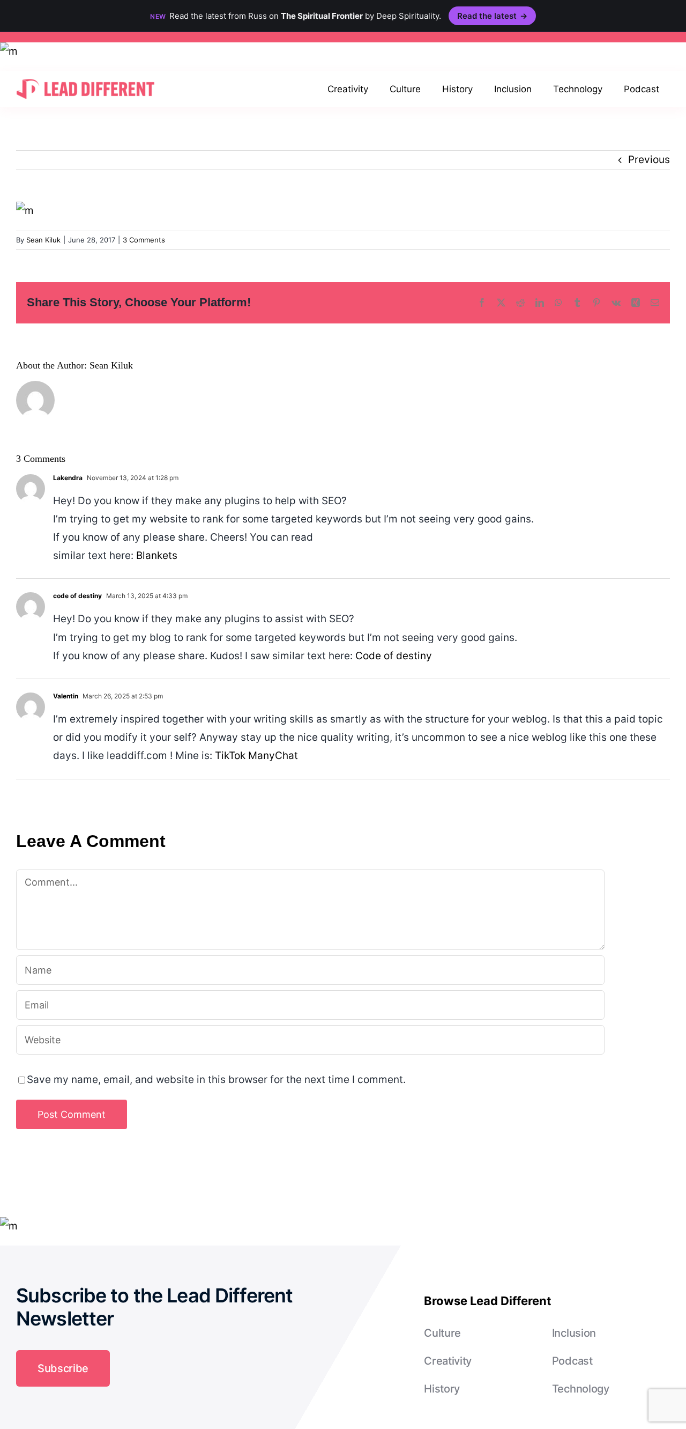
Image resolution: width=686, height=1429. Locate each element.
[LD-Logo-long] (85, 78)
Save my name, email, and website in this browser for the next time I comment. (216, 1079)
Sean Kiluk (43, 239)
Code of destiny (393, 656)
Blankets (156, 555)
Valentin (65, 696)
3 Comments (144, 239)
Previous (649, 159)
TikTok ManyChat (256, 755)
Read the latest (492, 16)
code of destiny (77, 596)
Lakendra (68, 478)
